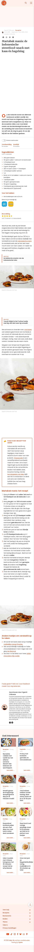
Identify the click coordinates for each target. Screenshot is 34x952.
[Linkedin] (12, 722)
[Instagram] (10, 722)
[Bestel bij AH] (4, 204)
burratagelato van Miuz (15, 474)
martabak (28, 330)
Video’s (5, 925)
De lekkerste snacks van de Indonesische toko (14, 259)
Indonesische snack (24, 241)
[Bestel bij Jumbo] (10, 204)
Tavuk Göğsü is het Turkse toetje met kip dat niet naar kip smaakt (16, 322)
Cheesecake (18, 458)
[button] (28, 910)
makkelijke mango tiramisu (13, 644)
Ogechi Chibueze (9, 30)
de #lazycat (11, 651)
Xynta (20, 942)
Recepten (18, 30)
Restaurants (7, 916)
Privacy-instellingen (9, 928)
